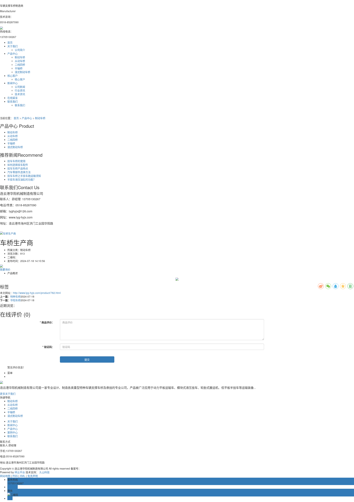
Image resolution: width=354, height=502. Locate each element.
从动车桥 (20, 61)
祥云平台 (20, 472)
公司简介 (20, 50)
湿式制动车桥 (22, 72)
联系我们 (12, 101)
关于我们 (12, 46)
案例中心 (12, 432)
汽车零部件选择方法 (19, 172)
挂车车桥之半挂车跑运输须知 (24, 176)
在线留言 (12, 98)
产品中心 (12, 53)
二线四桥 (20, 64)
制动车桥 (20, 57)
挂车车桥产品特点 (17, 168)
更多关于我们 (7, 393)
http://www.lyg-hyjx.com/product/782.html (37, 293)
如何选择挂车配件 (17, 164)
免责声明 (32, 476)
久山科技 (44, 472)
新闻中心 (12, 83)
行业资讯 (20, 90)
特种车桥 (15, 296)
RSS (15, 476)
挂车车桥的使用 (16, 161)
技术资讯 (20, 94)
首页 (10, 42)
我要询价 (5, 269)
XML (22, 476)
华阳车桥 (15, 300)
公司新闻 (20, 86)
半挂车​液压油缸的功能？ (21, 179)
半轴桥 (18, 68)
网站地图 (5, 476)
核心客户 (12, 75)
